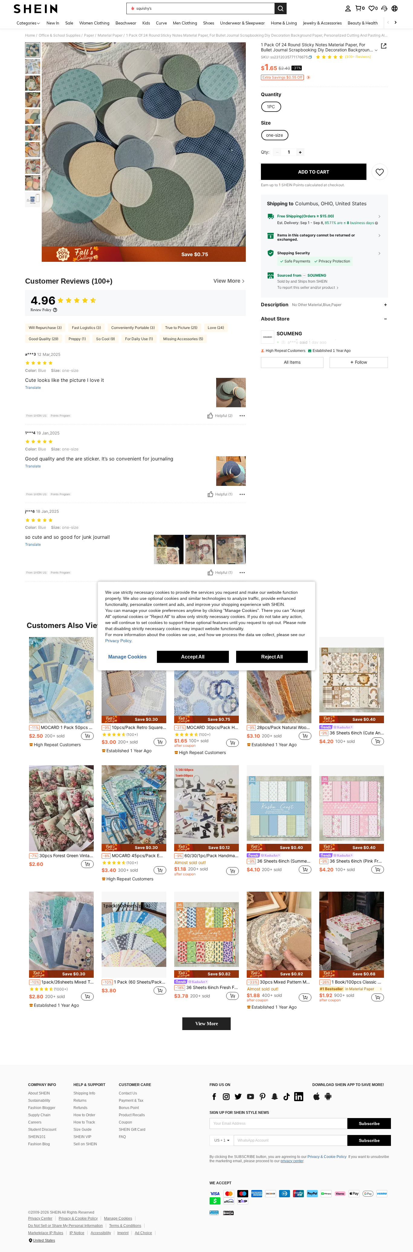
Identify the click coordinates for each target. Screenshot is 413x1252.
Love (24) (216, 327)
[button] (384, 8)
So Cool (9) (105, 339)
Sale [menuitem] (69, 23)
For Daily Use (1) (139, 339)
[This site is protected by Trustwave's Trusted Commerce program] (214, 1213)
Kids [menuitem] (146, 23)
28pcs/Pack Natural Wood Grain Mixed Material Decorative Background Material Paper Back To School (279, 727)
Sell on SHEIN (85, 1144)
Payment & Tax (131, 1100)
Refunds (80, 1108)
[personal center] (348, 8)
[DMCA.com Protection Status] (228, 1213)
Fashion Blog (39, 1144)
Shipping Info (84, 1093)
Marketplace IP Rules (45, 1233)
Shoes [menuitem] (208, 23)
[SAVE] (380, 172)
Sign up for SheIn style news (239, 1113)
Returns (79, 1100)
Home (30, 35)
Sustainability (39, 1100)
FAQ (122, 1137)
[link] (360, 8)
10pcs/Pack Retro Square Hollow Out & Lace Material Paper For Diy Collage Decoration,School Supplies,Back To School (134, 727)
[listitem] (61, 695)
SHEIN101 (37, 1137)
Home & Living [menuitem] (284, 23)
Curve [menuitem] (161, 23)
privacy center (292, 1161)
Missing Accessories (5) (183, 339)
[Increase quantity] (300, 152)
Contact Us (128, 1093)
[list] (258, 1096)
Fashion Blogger (41, 1108)
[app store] (316, 1099)
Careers (34, 1122)
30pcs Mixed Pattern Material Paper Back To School (279, 982)
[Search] (281, 8)
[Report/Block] (242, 415)
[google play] (328, 1099)
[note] (56, 745)
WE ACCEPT (220, 1183)
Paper (89, 35)
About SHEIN (39, 1093)
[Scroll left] (388, 23)
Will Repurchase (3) (45, 327)
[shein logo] (35, 8)
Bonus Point (129, 1108)
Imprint (122, 1233)
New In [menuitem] (53, 23)
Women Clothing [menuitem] (94, 23)
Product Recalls (132, 1115)
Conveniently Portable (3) (133, 327)
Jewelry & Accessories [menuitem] (322, 23)
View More (206, 1023)
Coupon (125, 1122)
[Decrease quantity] (277, 152)
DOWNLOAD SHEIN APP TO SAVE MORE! (348, 1085)
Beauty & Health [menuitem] (363, 23)
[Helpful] (210, 415)
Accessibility (101, 1233)
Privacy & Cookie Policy (326, 1157)
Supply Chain (39, 1115)
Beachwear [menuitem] (125, 23)
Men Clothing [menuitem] (185, 23)
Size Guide (82, 1129)
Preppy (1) (77, 339)
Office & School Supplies (59, 35)
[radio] (271, 107)
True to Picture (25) (181, 327)
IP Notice (77, 1233)
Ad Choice (143, 1233)
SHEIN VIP (82, 1137)
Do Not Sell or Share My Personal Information (65, 1226)
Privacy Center (40, 1218)
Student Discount (42, 1129)
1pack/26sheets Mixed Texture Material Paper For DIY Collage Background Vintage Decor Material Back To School (62, 982)
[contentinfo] (300, 1197)
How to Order (84, 1115)
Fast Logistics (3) (86, 327)
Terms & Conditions (125, 1226)
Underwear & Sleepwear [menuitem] (242, 23)
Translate (33, 387)
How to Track (84, 1122)
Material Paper (110, 35)
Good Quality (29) (43, 339)
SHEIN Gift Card (132, 1129)
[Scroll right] (395, 23)
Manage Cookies (118, 1218)
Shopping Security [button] (293, 253)
